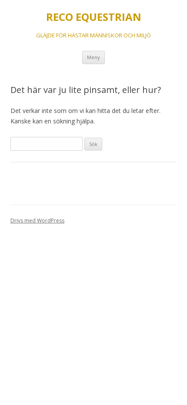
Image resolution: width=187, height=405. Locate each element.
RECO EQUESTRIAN (93, 17)
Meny (93, 57)
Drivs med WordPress (37, 220)
